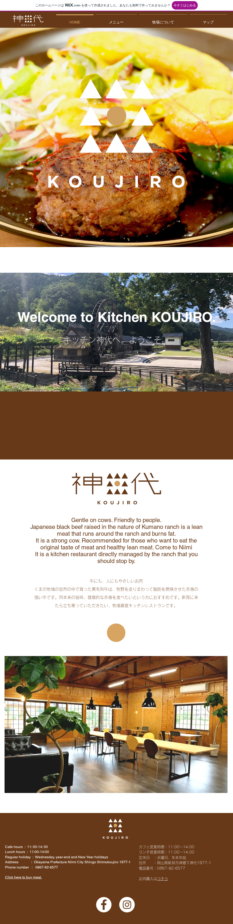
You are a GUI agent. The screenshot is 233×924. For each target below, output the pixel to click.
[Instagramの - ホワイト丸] (127, 904)
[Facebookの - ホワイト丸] (103, 904)
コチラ (162, 879)
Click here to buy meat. (23, 877)
